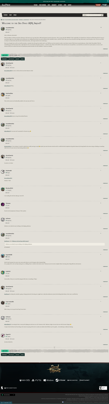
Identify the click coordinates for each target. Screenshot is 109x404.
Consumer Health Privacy (103, 402)
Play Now (98, 5)
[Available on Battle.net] (84, 380)
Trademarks (96, 402)
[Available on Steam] (60, 380)
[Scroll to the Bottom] (10, 402)
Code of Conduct (89, 402)
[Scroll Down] (9, 402)
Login (105, 5)
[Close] (108, 1)
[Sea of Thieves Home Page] (6, 5)
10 (101, 27)
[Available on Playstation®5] (36, 380)
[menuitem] (35, 5)
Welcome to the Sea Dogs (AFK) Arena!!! (20, 241)
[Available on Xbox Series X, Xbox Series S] (24, 380)
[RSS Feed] (1, 19)
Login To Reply (5, 55)
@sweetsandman (7, 146)
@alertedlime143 (7, 85)
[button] (8, 395)
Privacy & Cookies (82, 402)
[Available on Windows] (48, 380)
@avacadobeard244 (8, 70)
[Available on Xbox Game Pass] (72, 380)
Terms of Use (75, 402)
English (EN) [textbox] (7, 394)
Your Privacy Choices (68, 402)
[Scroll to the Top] (1, 402)
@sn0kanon (6, 241)
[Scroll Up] (3, 402)
